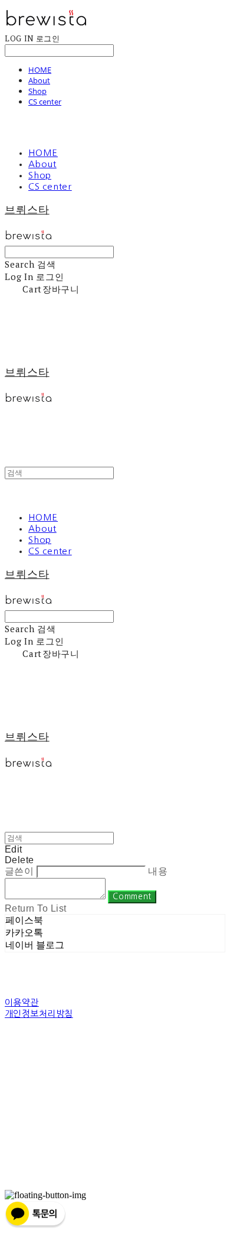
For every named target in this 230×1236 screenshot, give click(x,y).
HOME (39, 69)
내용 (157, 871)
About (39, 80)
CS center (44, 101)
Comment (132, 896)
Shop (37, 91)
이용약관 (22, 1002)
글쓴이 (19, 871)
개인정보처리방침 (39, 1013)
